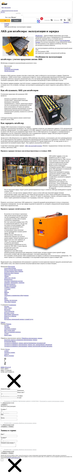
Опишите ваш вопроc (8, 443)
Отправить (4, 426)
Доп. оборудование (10, 302)
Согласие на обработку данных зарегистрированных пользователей (24, 343)
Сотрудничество (9, 311)
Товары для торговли (10, 300)
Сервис (6, 351)
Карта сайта (7, 335)
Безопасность (8, 279)
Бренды (6, 317)
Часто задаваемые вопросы (12, 332)
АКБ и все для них (10, 278)
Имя (2, 414)
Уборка (6, 276)
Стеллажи (7, 289)
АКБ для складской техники (33, 146)
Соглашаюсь (7, 401)
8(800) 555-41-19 (6, 367)
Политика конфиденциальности (13, 457)
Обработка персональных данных (32, 338)
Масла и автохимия (10, 286)
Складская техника (10, 268)
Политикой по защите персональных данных (52, 401)
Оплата (6, 325)
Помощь (8, 324)
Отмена (11, 426)
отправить (4, 404)
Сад (5, 297)
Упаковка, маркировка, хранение (14, 282)
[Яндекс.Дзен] (5, 364)
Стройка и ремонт (9, 287)
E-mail (19, 397)
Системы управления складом (13, 281)
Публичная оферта (10, 341)
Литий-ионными (9, 71)
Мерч (6, 298)
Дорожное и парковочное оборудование (16, 295)
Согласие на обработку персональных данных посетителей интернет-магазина (28, 346)
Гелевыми (7, 67)
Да (5, 20)
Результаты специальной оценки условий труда (18, 319)
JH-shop (6, 306)
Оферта (3, 322)
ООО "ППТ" (8, 308)
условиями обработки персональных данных (24, 423)
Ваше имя (21, 392)
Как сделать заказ (9, 330)
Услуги (7, 349)
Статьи (6, 333)
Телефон (20, 396)
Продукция (11, 266)
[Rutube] (4, 361)
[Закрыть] (2, 459)
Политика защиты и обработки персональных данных (20, 340)
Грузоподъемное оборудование (13, 271)
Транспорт (7, 274)
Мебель (6, 292)
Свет (5, 290)
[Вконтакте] (5, 362)
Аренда (6, 354)
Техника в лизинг (9, 352)
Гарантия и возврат (10, 328)
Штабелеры (38, 35)
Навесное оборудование (11, 273)
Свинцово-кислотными (11, 69)
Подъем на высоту (9, 284)
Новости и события (10, 316)
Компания (21, 390)
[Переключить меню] (69, 20)
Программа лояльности (11, 314)
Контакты (7, 309)
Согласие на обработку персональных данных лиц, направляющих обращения (28, 344)
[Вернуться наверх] (3, 467)
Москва (3, 12)
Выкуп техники (9, 355)
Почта (2, 418)
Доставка (7, 327)
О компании (12, 305)
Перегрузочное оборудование (13, 270)
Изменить (16, 20)
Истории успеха (9, 313)
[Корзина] (65, 20)
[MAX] (39, 21)
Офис (6, 294)
